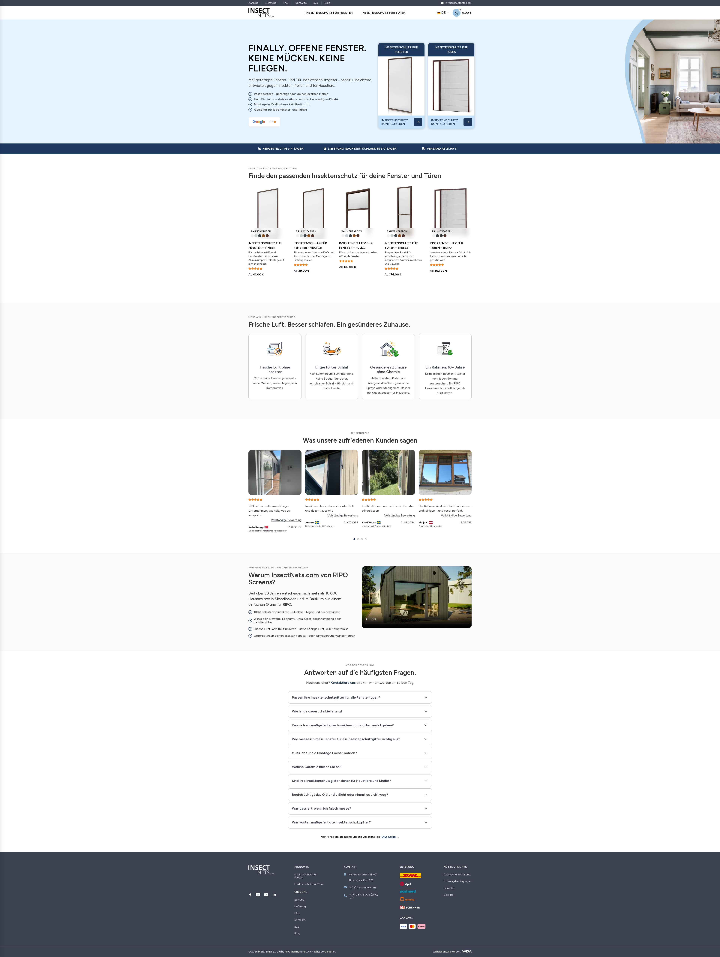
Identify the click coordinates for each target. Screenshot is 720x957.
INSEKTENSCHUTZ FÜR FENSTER (329, 12)
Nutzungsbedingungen (458, 881)
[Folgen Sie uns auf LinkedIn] (274, 894)
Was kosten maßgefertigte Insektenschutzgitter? (331, 822)
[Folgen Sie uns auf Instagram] (258, 894)
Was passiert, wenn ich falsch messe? (321, 808)
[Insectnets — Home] (261, 12)
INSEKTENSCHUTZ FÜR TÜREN (384, 12)
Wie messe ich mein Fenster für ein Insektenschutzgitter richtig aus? (346, 739)
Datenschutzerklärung (457, 874)
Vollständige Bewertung (286, 520)
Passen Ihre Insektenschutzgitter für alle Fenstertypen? (336, 697)
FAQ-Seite (388, 836)
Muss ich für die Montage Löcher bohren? (324, 753)
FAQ (286, 3)
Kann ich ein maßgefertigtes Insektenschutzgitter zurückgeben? (343, 725)
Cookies (449, 894)
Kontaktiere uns (343, 683)
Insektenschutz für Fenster (305, 876)
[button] (354, 539)
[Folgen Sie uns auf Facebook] (250, 894)
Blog (327, 3)
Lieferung (271, 3)
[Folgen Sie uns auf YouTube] (266, 894)
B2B (316, 3)
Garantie (449, 888)
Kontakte (301, 3)
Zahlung (253, 3)
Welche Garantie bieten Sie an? (316, 767)
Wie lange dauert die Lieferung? (317, 711)
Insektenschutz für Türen (309, 884)
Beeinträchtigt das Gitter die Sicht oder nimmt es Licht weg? (340, 795)
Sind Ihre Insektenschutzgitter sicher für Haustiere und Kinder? (341, 781)
